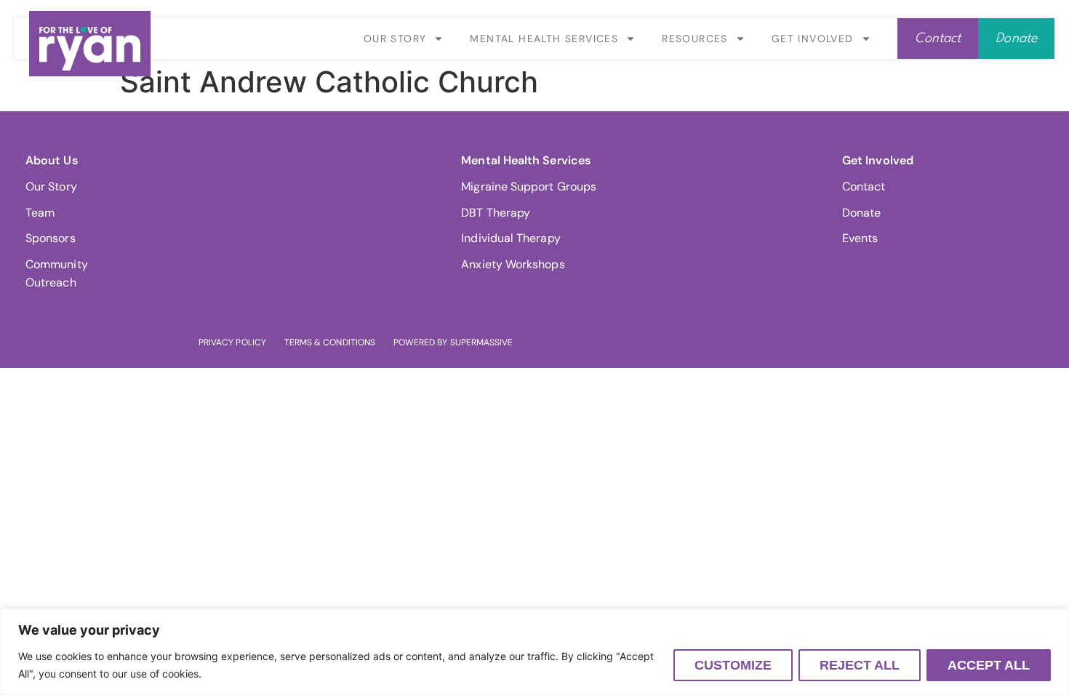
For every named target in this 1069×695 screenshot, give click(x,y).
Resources (695, 38)
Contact (864, 186)
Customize (733, 665)
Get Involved (813, 38)
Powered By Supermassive (453, 342)
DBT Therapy (495, 212)
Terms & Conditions (329, 342)
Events (860, 238)
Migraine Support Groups (528, 186)
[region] (534, 651)
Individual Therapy (510, 238)
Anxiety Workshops (512, 264)
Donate (861, 212)
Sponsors (50, 238)
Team (40, 212)
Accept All (989, 665)
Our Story (395, 38)
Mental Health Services (544, 38)
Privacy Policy (232, 342)
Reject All (860, 665)
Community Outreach (56, 274)
